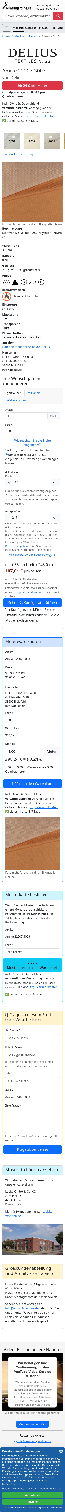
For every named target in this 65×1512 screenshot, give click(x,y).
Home (6, 36)
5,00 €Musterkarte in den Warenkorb (32, 965)
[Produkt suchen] (58, 16)
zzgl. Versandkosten (41, 116)
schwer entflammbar (15, 337)
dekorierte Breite (11, 474)
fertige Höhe (12, 511)
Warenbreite (13, 728)
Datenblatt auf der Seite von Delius (26, 347)
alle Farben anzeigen (22, 154)
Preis (8, 667)
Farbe (8, 424)
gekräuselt (14, 393)
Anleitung (56, 28)
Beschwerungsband (17, 546)
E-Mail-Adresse (15, 1047)
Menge (10, 744)
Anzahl (9, 409)
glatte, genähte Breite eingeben (29, 450)
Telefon (10, 1073)
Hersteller (12, 687)
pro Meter (32, 85)
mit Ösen (34, 393)
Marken (18, 28)
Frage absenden (31, 1149)
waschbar (34, 337)
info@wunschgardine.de (22, 1308)
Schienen (31, 28)
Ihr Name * (12, 1030)
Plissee (43, 28)
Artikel (9, 652)
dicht (6, 327)
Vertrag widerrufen (32, 1424)
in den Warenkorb (33, 783)
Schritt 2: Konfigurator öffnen (32, 602)
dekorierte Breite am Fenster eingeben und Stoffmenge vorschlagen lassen (31, 459)
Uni (5, 318)
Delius (33, 36)
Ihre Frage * (13, 1105)
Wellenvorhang (17, 400)
